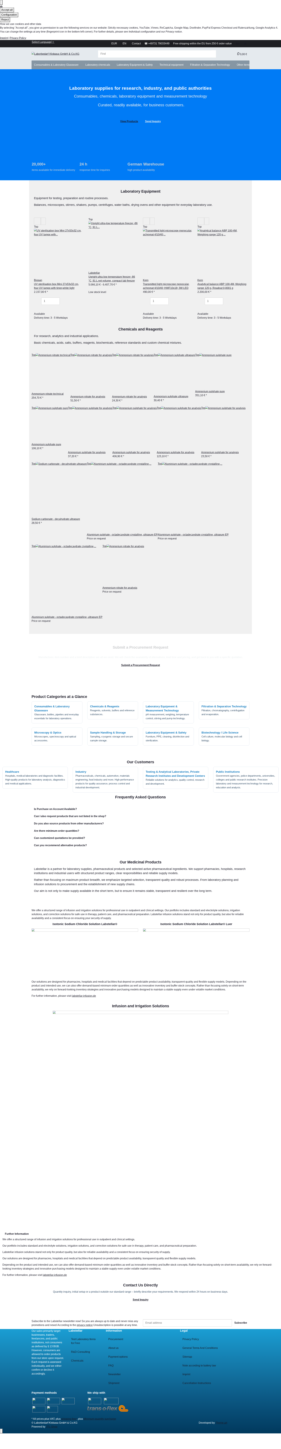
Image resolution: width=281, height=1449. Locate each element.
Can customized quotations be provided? (59, 838)
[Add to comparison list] (200, 221)
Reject (5, 19)
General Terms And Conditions (200, 1348)
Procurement (115, 1339)
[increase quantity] (62, 301)
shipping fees (69, 1418)
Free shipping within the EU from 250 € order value (202, 43)
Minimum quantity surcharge (100, 1418)
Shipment (113, 1383)
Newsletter (114, 1374)
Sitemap (187, 1356)
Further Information (17, 1233)
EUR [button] (114, 43)
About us (113, 1348)
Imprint (4, 38)
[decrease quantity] (38, 301)
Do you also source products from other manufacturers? (69, 823)
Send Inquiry (153, 121)
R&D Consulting (80, 1351)
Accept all (7, 9)
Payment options (118, 1356)
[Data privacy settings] (1, 2)
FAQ (111, 1365)
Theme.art (221, 1422)
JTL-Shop (51, 1426)
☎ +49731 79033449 (156, 43)
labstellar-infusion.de (84, 995)
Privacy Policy (18, 38)
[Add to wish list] (206, 221)
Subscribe (240, 1322)
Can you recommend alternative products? (60, 845)
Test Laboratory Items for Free (83, 1341)
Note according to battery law (199, 1365)
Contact (136, 43)
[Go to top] (1, 1431)
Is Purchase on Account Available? (55, 809)
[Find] (213, 54)
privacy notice (85, 1325)
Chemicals (77, 1360)
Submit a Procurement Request (140, 665)
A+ (237, 43)
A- (245, 43)
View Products (129, 121)
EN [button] (125, 43)
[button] (232, 54)
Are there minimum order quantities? (56, 830)
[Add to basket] (38, 308)
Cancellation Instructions (196, 1383)
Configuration (9, 14)
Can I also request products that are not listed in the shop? (70, 816)
